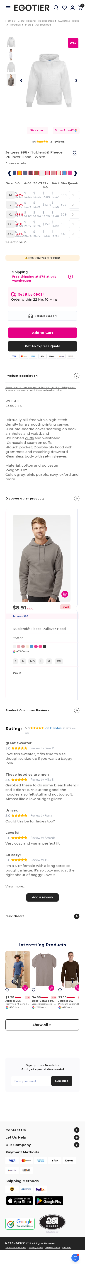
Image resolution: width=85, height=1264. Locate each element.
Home (9, 20)
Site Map (66, 1247)
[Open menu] (9, 7)
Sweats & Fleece (68, 20)
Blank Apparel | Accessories (36, 20)
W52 (73, 42)
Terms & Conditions (15, 1247)
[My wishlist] (64, 8)
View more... (15, 886)
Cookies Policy (52, 1247)
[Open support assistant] (75, 1258)
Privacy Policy (36, 1247)
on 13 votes (53, 728)
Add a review (42, 897)
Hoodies (15, 24)
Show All (40, 1024)
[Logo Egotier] (33, 8)
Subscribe (61, 1080)
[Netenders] (15, 1243)
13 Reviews (57, 141)
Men (28, 24)
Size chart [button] (37, 130)
